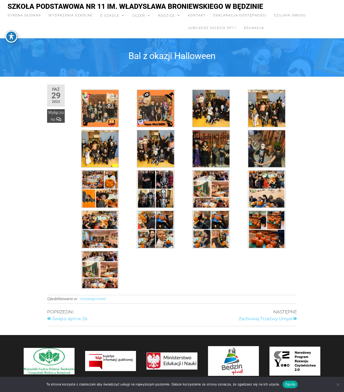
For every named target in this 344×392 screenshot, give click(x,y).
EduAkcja (254, 28)
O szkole (109, 15)
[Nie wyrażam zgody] (337, 384)
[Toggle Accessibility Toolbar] (11, 37)
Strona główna (24, 15)
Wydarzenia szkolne (71, 15)
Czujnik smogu (290, 15)
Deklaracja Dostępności (239, 15)
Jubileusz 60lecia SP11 (212, 28)
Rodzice (166, 15)
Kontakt (197, 15)
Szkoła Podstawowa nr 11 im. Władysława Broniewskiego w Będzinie (135, 6)
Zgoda (290, 384)
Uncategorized (92, 298)
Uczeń (138, 15)
